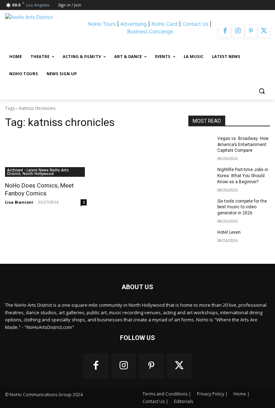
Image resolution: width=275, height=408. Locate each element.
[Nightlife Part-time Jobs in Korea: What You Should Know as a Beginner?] (200, 175)
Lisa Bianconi (19, 202)
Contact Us (195, 24)
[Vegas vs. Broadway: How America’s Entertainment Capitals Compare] (200, 144)
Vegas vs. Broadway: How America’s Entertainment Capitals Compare (243, 144)
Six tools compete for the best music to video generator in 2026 (242, 207)
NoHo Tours (102, 24)
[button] (261, 91)
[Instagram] (238, 31)
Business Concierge (150, 31)
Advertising (133, 24)
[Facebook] (225, 31)
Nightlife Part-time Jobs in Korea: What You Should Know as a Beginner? (242, 175)
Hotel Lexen (229, 232)
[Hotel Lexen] (200, 238)
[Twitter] (264, 31)
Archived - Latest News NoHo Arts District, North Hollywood (38, 171)
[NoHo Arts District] (44, 31)
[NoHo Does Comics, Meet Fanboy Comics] (46, 156)
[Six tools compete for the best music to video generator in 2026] (200, 206)
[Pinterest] (251, 31)
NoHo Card (164, 24)
